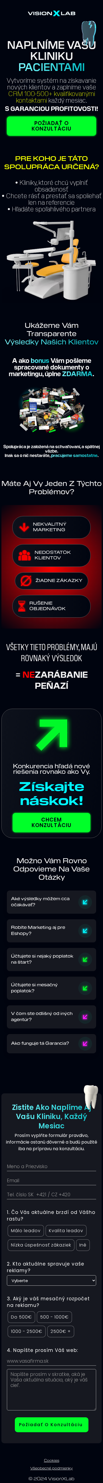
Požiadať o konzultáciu (51, 125)
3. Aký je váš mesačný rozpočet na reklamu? (48, 1302)
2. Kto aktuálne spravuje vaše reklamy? (45, 1267)
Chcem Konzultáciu (51, 822)
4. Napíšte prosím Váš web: (42, 1350)
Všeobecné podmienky (51, 1468)
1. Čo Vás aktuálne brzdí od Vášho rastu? (51, 1215)
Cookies (51, 1461)
